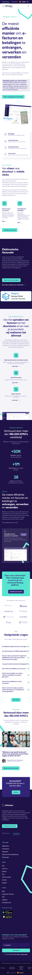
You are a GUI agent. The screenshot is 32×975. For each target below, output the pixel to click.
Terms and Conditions (12, 968)
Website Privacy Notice (21, 968)
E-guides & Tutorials (8, 894)
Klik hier (16, 792)
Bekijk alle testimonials (11, 768)
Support (4, 883)
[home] (7, 6)
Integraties (5, 851)
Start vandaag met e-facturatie (13, 97)
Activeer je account (10, 230)
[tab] (6, 834)
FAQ (3, 897)
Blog (3, 891)
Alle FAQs (16, 700)
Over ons (4, 868)
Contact (4, 880)
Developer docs (6, 902)
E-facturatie (5, 857)
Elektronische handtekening (10, 854)
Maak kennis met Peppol (11, 280)
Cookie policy (29, 968)
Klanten (4, 871)
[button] (24, 1)
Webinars (5, 900)
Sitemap (3, 968)
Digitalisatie (5, 846)
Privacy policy (24, 954)
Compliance (5, 849)
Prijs (3, 866)
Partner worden (6, 877)
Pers (3, 874)
